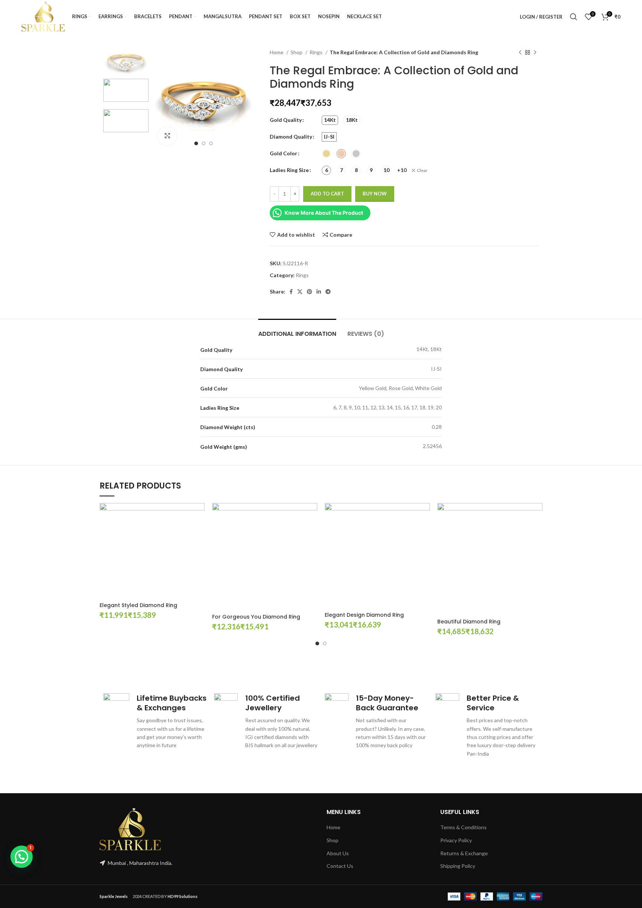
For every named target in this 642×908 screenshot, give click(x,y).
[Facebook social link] (291, 291)
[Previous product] (520, 52)
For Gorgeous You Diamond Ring (256, 616)
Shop (297, 52)
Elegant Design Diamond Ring (364, 615)
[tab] (297, 330)
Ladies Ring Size (289, 170)
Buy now (375, 194)
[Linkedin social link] (318, 291)
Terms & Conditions (463, 827)
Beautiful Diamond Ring (468, 621)
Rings (316, 52)
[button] (21, 857)
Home (277, 52)
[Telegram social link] (328, 291)
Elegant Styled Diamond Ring (138, 605)
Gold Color (283, 153)
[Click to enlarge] (167, 136)
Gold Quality (286, 120)
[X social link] (300, 291)
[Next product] (535, 52)
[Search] (573, 16)
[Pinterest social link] (309, 291)
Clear (422, 170)
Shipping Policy (457, 866)
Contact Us (340, 866)
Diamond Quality (291, 136)
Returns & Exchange (464, 853)
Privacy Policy (456, 840)
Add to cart (327, 194)
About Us (338, 853)
